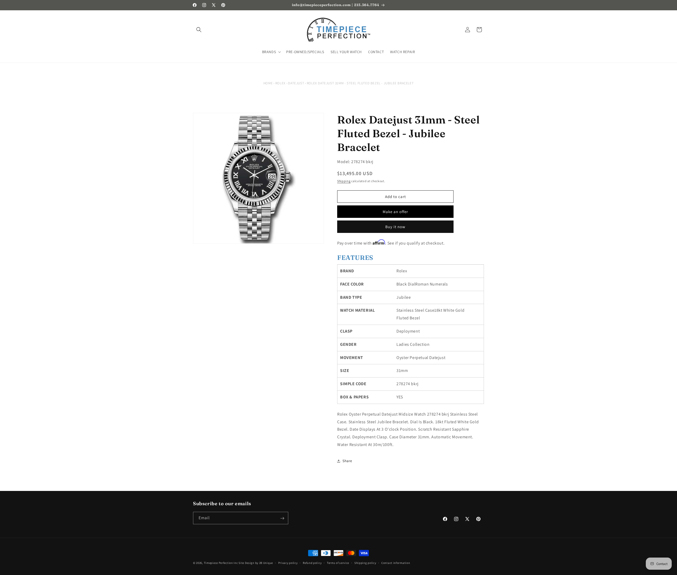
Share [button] (347, 460)
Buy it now (395, 226)
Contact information (395, 562)
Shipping (344, 181)
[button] (199, 29)
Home (268, 83)
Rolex (280, 83)
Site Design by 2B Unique (256, 563)
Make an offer (395, 211)
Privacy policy (288, 562)
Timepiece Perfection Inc (221, 563)
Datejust (296, 83)
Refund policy (312, 562)
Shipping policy (365, 562)
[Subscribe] (282, 518)
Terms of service (338, 562)
